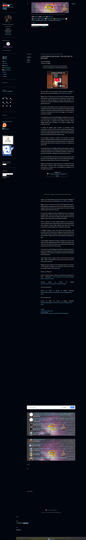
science (28, 62)
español (28, 60)
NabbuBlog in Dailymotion (8, 7)
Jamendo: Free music (39, 439)
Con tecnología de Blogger (52, 510)
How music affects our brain (41, 448)
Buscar (72, 407)
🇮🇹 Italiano (49, 16)
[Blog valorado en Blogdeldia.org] (8, 140)
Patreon (4, 122)
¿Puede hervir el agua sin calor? (42, 432)
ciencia (28, 58)
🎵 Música (50, 20)
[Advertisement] (51, 41)
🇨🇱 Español (35, 16)
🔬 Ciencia (41, 18)
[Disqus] (57, 333)
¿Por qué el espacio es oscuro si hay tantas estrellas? (48, 428)
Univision (61, 201)
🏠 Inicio (34, 18)
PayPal (4, 127)
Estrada (66, 93)
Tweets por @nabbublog (8, 91)
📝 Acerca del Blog (6, 69)
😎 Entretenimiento (59, 18)
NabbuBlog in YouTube (7, 4)
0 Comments (60, 53)
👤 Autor (43, 20)
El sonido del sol (38, 444)
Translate (43, 26)
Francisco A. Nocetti (8, 24)
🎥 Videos (57, 20)
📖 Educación (49, 18)
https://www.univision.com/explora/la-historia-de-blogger (53, 283)
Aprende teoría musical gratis (41, 453)
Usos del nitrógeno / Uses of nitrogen (43, 423)
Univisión (60, 93)
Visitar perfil (8, 34)
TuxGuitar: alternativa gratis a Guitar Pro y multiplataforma (50, 457)
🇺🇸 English (42, 16)
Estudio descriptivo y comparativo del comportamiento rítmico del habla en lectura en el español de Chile (53, 419)
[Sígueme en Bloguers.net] (8, 155)
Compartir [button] (29, 54)
